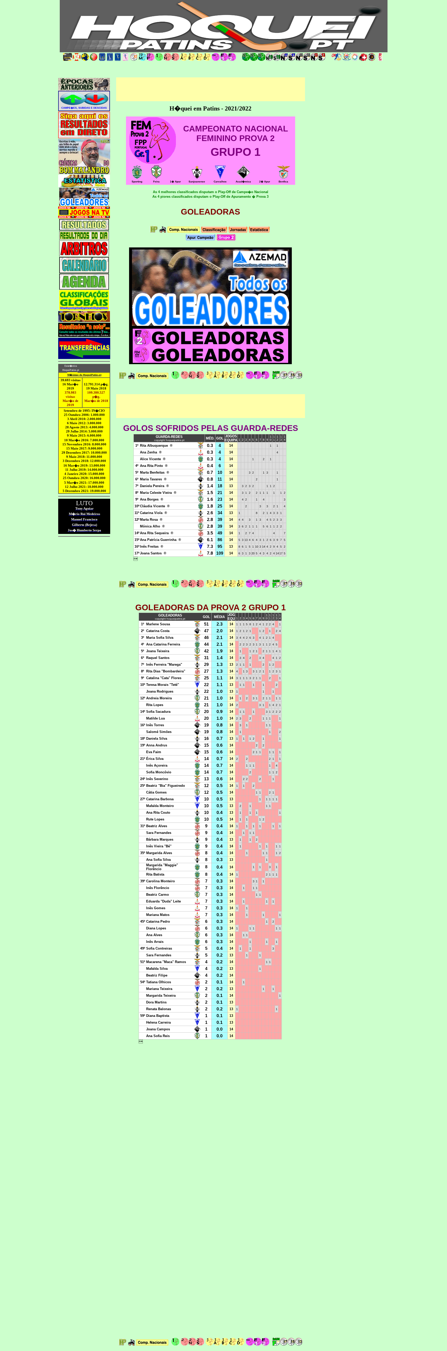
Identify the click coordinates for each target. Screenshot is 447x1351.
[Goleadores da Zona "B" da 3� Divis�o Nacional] (225, 378)
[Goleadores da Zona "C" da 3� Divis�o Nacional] (233, 378)
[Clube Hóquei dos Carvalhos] (220, 177)
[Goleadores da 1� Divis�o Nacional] (175, 378)
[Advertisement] (210, 89)
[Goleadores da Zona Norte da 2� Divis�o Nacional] (192, 378)
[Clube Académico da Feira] (156, 177)
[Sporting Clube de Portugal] (137, 177)
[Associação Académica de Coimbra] (243, 177)
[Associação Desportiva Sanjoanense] (197, 177)
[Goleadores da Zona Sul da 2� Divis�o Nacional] (200, 378)
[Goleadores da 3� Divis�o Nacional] (209, 378)
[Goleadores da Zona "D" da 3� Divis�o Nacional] (240, 378)
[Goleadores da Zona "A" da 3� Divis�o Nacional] (217, 378)
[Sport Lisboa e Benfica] (283, 177)
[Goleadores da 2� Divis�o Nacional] (185, 378)
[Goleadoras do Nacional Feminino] (250, 378)
